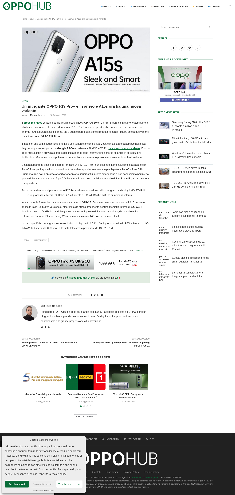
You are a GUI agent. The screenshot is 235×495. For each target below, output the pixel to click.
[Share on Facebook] (91, 295)
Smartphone (40, 240)
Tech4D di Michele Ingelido (145, 477)
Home (24, 19)
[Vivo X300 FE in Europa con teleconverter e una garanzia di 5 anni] (128, 377)
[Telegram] (190, 47)
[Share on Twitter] (95, 295)
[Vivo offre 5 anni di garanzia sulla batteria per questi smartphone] (43, 377)
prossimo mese (33, 122)
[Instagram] (182, 47)
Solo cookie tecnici (42, 484)
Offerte (198, 6)
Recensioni (138, 6)
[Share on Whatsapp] (98, 295)
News (106, 6)
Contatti (96, 472)
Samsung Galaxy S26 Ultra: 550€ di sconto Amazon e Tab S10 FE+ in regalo (191, 126)
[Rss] (197, 47)
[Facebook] (174, 47)
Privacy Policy (49, 490)
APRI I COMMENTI (85, 416)
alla (81, 277)
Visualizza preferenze (69, 484)
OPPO (26, 240)
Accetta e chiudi (17, 484)
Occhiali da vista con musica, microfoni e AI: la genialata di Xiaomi (188, 245)
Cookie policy (38, 490)
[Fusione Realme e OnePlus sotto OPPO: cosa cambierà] (85, 377)
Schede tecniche (179, 6)
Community (215, 6)
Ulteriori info (139, 250)
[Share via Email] (102, 295)
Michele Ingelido (37, 115)
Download (158, 6)
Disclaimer (112, 472)
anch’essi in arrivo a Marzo (124, 148)
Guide (120, 6)
